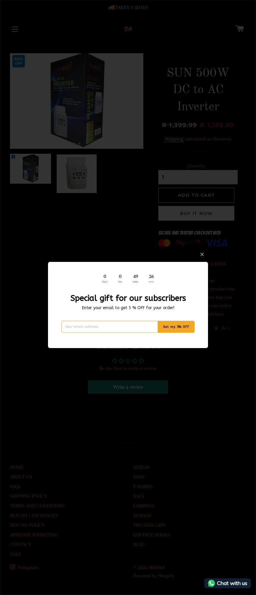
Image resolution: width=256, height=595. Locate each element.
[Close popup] (202, 254)
